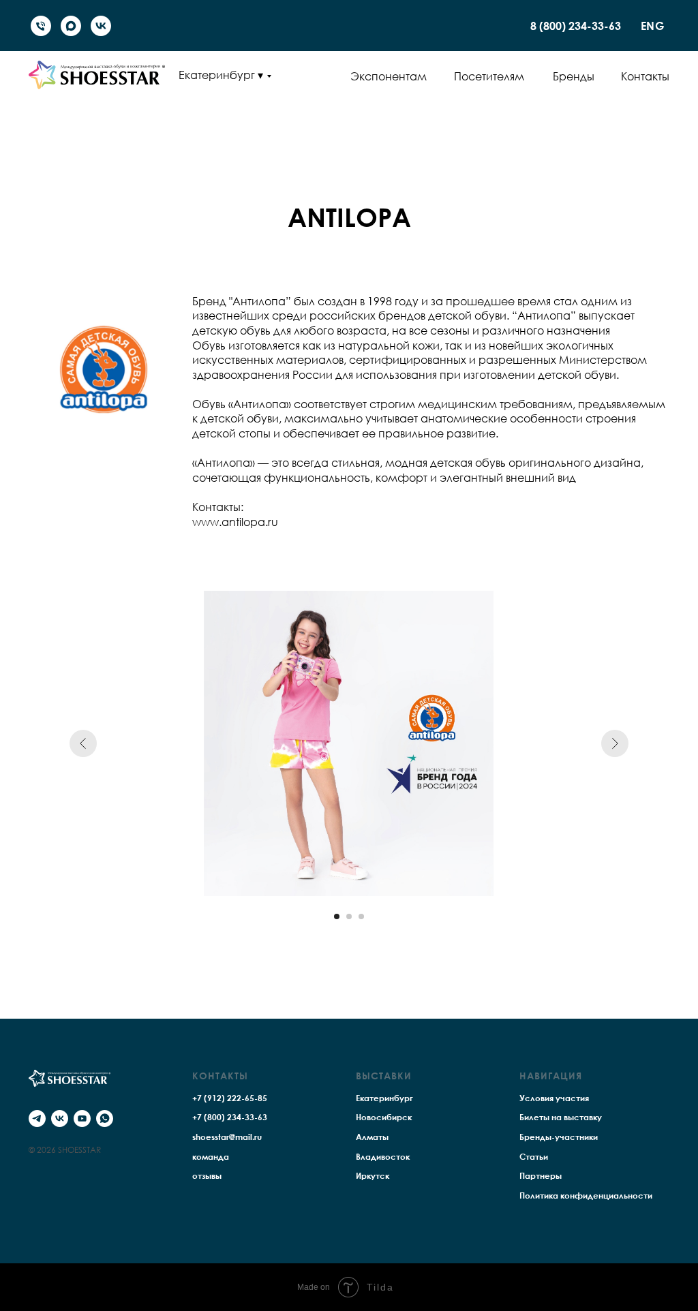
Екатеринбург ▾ (221, 75)
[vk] (101, 26)
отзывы (207, 1176)
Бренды (573, 76)
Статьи (533, 1157)
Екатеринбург (384, 1098)
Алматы (372, 1137)
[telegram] (37, 1118)
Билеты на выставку (560, 1117)
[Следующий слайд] (614, 743)
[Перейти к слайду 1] (336, 916)
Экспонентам (388, 76)
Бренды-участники (558, 1137)
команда (210, 1157)
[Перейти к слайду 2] (349, 916)
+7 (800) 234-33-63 (229, 1117)
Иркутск (372, 1176)
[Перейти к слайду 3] (361, 916)
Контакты (645, 76)
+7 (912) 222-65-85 (229, 1098)
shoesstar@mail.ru (227, 1137)
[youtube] (82, 1118)
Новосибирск (384, 1117)
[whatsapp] (104, 1118)
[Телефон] (41, 26)
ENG (653, 26)
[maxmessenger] (71, 26)
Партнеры (540, 1176)
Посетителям (489, 76)
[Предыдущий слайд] (83, 743)
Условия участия (554, 1098)
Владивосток (383, 1157)
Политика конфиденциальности (585, 1195)
